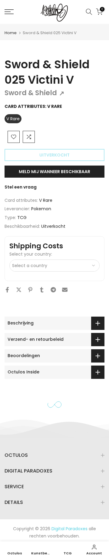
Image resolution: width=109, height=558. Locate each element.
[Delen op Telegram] (53, 289)
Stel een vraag (21, 187)
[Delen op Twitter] (18, 289)
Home (11, 33)
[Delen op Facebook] (7, 289)
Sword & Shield (34, 93)
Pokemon (41, 209)
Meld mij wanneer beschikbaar (54, 172)
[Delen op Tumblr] (42, 289)
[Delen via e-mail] (65, 289)
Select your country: (30, 254)
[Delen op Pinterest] (30, 289)
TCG (22, 217)
